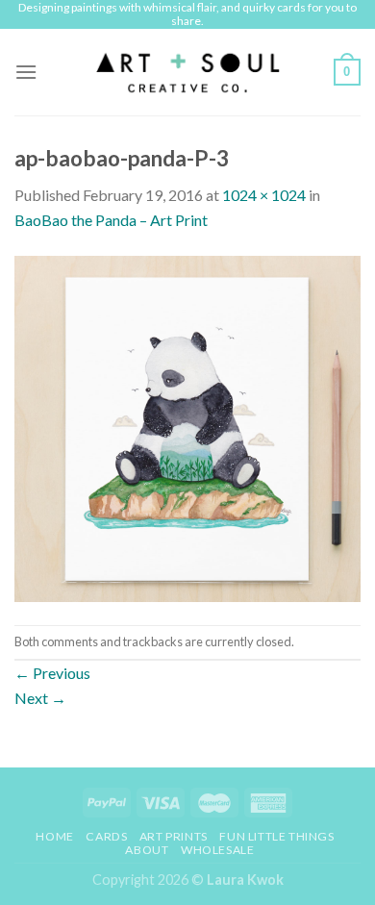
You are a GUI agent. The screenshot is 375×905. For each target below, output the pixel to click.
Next (40, 698)
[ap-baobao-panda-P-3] (187, 426)
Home (54, 836)
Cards (106, 836)
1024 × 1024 (264, 195)
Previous (52, 673)
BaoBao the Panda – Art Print (111, 220)
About (146, 849)
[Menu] (26, 71)
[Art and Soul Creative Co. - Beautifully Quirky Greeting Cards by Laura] (187, 72)
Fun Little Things (276, 836)
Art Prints (173, 836)
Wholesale (218, 849)
